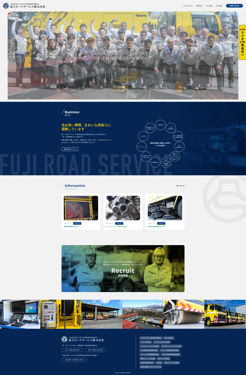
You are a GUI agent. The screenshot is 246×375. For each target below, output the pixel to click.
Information (188, 6)
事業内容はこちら (70, 149)
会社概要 (219, 6)
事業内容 (199, 6)
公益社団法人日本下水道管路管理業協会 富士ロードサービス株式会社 (24, 6)
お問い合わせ (234, 6)
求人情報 (209, 6)
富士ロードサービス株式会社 (83, 339)
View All (181, 186)
